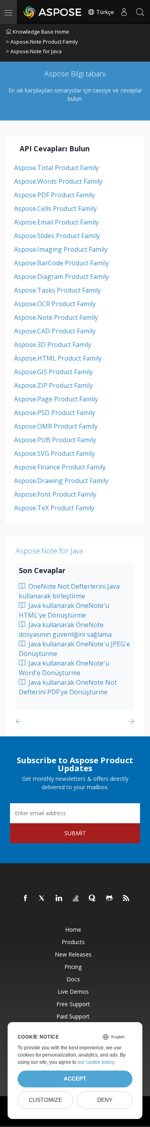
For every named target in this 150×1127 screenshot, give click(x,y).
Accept (75, 1079)
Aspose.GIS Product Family (53, 371)
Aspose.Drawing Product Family (61, 480)
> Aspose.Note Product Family (42, 41)
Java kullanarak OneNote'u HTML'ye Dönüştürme (64, 610)
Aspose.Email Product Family (56, 222)
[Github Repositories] (109, 898)
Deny (104, 1100)
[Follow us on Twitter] (42, 898)
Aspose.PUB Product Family (55, 439)
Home (73, 929)
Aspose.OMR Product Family (56, 426)
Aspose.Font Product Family (55, 494)
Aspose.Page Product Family (56, 399)
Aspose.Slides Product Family (57, 235)
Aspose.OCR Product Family (55, 303)
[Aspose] (53, 12)
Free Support (73, 1004)
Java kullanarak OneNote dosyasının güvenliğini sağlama (65, 629)
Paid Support (73, 1016)
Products (73, 942)
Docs (73, 979)
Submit (75, 833)
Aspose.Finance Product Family (60, 467)
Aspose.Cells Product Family (55, 208)
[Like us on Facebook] (25, 898)
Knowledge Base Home (41, 31)
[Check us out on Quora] (93, 898)
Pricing (73, 967)
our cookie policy (96, 1062)
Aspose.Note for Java (49, 550)
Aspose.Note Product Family (56, 317)
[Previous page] (20, 721)
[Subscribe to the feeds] (126, 898)
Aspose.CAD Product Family (55, 331)
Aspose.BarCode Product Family (61, 263)
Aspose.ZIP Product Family (53, 385)
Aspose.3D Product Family (52, 344)
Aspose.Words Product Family (58, 181)
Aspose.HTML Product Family (58, 358)
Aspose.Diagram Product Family (61, 276)
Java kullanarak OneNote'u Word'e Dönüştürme (64, 668)
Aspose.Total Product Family (56, 167)
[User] (124, 12)
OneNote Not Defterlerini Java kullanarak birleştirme (69, 591)
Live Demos (73, 991)
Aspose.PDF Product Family (54, 195)
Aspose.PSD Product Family (54, 412)
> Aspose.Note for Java (34, 51)
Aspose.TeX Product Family (54, 507)
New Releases (73, 954)
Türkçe (104, 12)
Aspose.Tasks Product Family (57, 290)
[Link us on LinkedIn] (59, 898)
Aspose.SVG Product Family (54, 453)
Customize (45, 1100)
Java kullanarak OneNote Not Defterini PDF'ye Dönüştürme (68, 687)
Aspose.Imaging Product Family (61, 249)
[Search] (140, 12)
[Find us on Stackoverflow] (76, 898)
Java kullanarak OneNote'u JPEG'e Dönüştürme (74, 649)
